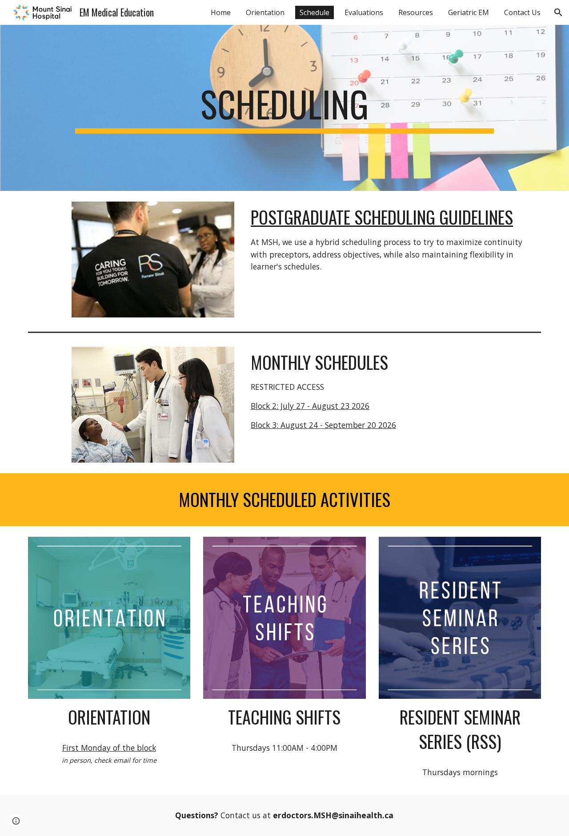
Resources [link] (415, 12)
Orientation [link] (265, 12)
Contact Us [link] (522, 12)
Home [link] (221, 12)
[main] (284, 108)
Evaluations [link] (364, 12)
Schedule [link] (314, 12)
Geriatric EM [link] (468, 12)
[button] (558, 12)
